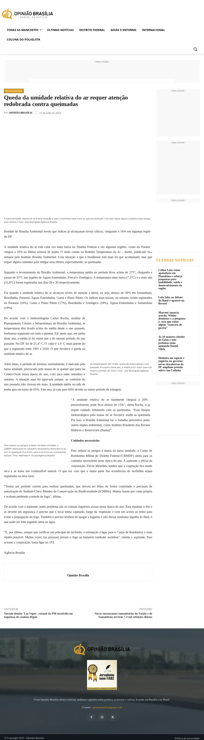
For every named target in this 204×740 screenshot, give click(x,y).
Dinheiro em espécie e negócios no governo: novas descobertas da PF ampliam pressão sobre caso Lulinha (171, 364)
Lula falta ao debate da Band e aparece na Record (171, 300)
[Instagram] (102, 717)
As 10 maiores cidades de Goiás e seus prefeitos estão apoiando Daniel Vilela (171, 343)
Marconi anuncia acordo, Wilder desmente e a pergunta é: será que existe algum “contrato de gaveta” (171, 320)
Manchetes (14, 91)
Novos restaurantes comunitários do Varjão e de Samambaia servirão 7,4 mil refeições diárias (123, 615)
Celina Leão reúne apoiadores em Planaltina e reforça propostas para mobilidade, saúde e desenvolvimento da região (170, 279)
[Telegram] (148, 112)
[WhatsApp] (139, 112)
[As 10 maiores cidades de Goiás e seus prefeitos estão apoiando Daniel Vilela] (193, 340)
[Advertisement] (102, 73)
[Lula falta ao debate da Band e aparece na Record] (193, 300)
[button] (195, 49)
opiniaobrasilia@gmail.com (107, 707)
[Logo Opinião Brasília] (27, 14)
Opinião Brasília (20, 112)
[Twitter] (130, 112)
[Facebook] (121, 112)
